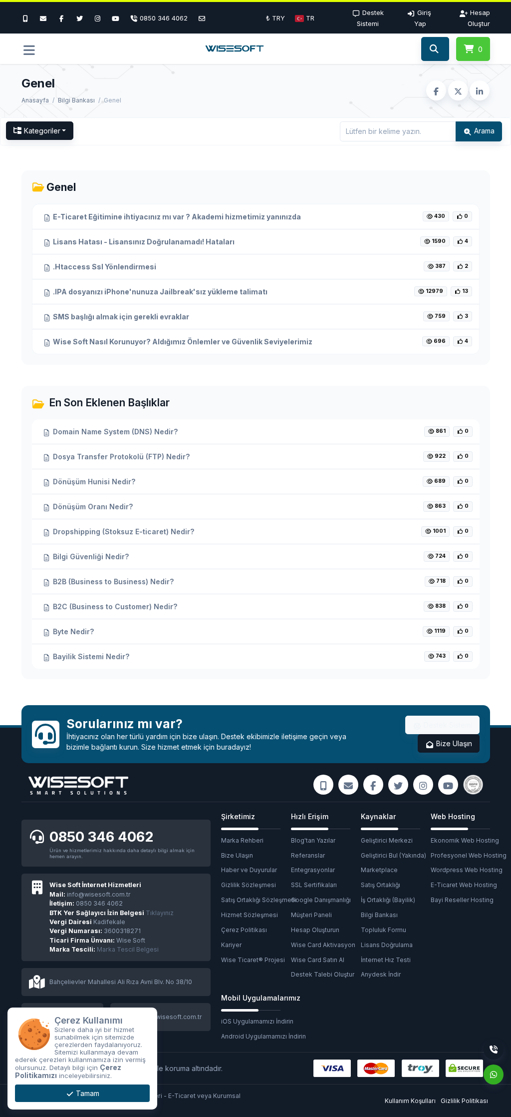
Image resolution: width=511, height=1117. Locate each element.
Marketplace (379, 870)
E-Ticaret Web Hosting (464, 885)
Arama (483, 130)
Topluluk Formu (383, 930)
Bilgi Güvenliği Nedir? (90, 556)
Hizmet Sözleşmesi (249, 915)
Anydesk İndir (381, 974)
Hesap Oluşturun (315, 930)
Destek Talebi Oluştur (322, 974)
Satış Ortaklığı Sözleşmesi (256, 900)
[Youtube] (116, 18)
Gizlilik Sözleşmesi (248, 885)
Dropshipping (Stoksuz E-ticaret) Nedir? (122, 531)
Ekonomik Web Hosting (465, 840)
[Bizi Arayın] (27, 18)
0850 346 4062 (101, 836)
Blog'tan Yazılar (313, 840)
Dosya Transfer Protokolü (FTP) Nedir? (120, 456)
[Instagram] (98, 18)
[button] (304, 18)
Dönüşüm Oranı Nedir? (92, 506)
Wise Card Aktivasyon (323, 945)
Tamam (86, 1093)
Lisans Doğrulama (387, 945)
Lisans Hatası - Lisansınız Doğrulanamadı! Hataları (143, 241)
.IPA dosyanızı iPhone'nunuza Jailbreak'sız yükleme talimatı (159, 291)
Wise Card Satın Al (317, 960)
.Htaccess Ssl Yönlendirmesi (103, 266)
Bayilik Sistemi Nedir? (90, 656)
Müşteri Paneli (311, 915)
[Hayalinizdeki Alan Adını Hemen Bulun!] (435, 49)
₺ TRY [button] (275, 18)
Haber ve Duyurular (249, 870)
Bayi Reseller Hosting (462, 900)
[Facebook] (61, 18)
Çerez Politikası (244, 930)
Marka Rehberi (242, 840)
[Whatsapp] (494, 1075)
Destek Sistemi (447, 725)
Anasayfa (35, 100)
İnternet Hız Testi (386, 960)
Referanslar (308, 855)
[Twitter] (79, 18)
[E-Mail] (43, 18)
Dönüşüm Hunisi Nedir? (93, 481)
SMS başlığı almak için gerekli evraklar (120, 316)
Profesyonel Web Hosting (466, 855)
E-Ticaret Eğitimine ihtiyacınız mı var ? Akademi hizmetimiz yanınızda (176, 216)
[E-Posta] (202, 18)
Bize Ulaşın (453, 743)
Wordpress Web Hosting (466, 870)
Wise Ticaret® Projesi (253, 960)
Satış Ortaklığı (380, 885)
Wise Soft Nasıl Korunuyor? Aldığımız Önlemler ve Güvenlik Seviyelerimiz (181, 341)
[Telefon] (494, 1050)
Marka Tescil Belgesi (128, 949)
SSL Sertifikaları (314, 885)
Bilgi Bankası (76, 100)
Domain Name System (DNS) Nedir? (114, 431)
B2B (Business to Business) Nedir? (112, 581)
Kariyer (231, 945)
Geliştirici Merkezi (387, 840)
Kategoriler (42, 130)
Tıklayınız (111, 913)
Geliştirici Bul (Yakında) (393, 855)
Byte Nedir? (72, 631)
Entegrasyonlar (313, 870)
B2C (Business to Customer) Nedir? (114, 606)
